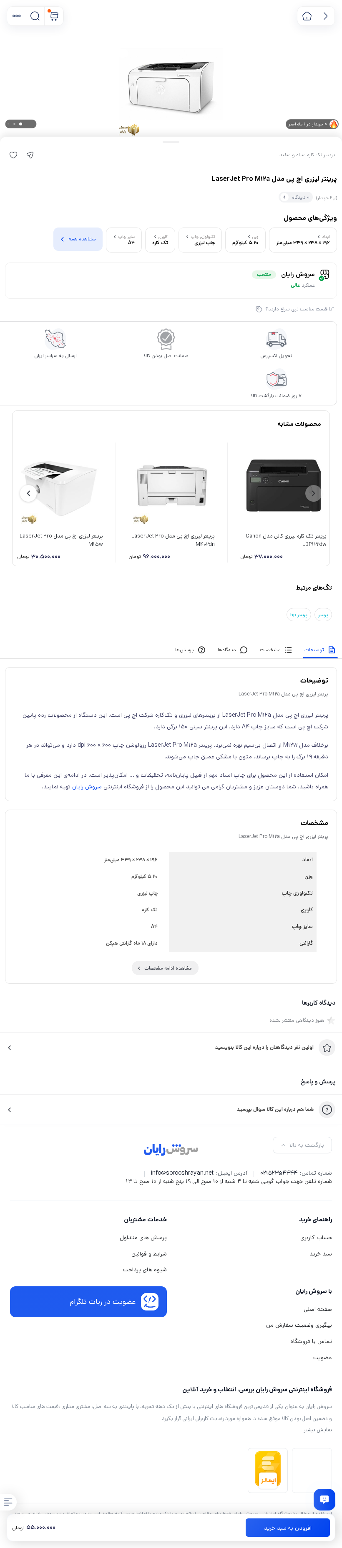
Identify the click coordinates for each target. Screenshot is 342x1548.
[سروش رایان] (171, 1150)
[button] (16, 16)
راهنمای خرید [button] (315, 1219)
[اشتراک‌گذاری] (30, 155)
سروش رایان (87, 787)
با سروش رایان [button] (313, 1291)
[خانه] (306, 16)
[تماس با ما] (324, 1499)
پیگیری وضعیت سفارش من (299, 1325)
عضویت (322, 1357)
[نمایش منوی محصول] (8, 1502)
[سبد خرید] (54, 16)
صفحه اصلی (318, 1309)
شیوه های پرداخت (145, 1269)
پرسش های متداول (143, 1237)
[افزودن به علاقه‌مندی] (13, 155)
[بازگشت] (325, 16)
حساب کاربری (316, 1237)
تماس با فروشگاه (311, 1341)
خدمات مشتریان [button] (145, 1219)
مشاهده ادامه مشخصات (168, 968)
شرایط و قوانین (149, 1254)
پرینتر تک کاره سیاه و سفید (307, 155)
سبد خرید (320, 1254)
